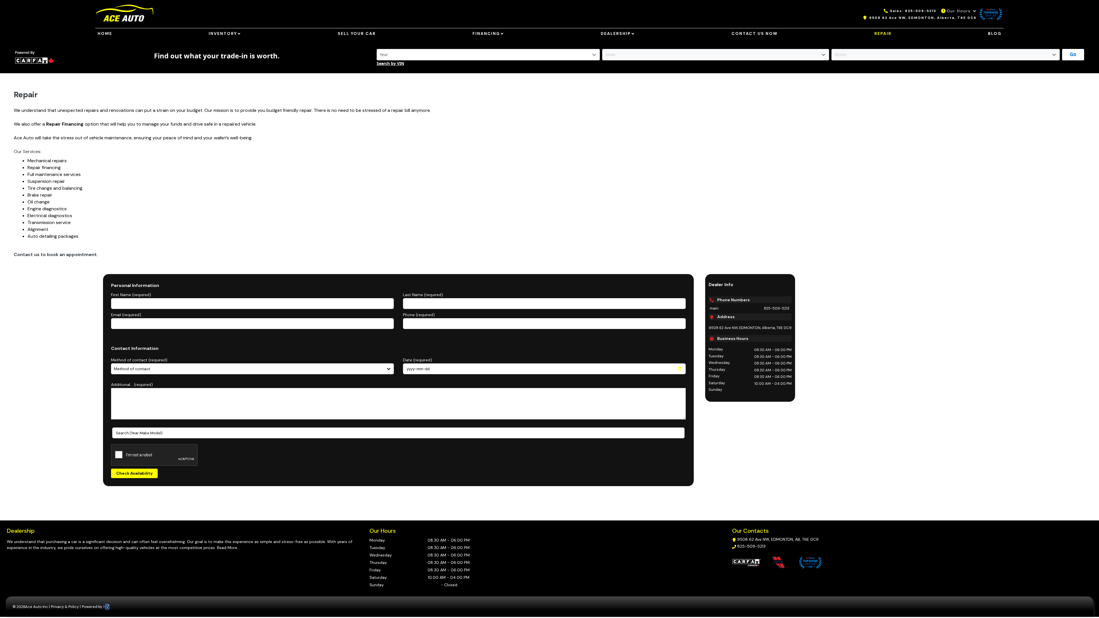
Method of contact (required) (139, 360)
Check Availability (134, 473)
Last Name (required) (423, 294)
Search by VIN (390, 64)
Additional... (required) (132, 384)
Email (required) (126, 314)
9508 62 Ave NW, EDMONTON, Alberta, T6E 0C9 (923, 17)
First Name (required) (131, 294)
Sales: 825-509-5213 (913, 11)
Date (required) (417, 360)
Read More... (228, 547)
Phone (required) (419, 314)
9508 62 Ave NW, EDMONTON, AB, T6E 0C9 (778, 539)
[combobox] (114, 368)
